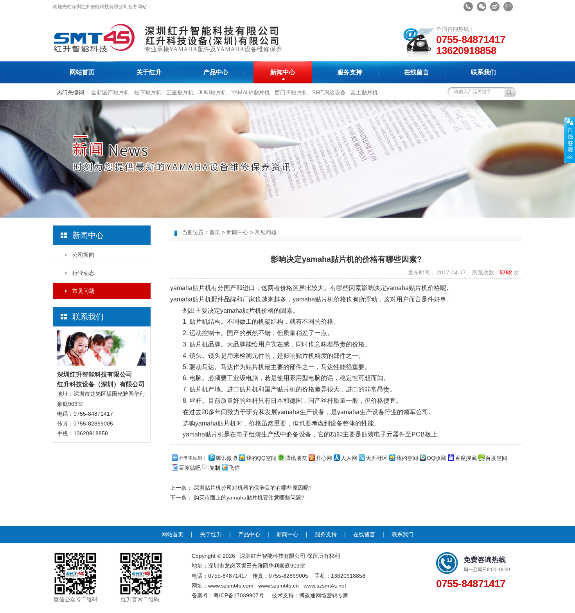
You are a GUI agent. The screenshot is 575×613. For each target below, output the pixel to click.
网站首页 (82, 72)
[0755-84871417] (468, 6)
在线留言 (416, 72)
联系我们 (483, 72)
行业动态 (83, 273)
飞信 (234, 468)
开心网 (324, 458)
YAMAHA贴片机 (250, 92)
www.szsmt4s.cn (278, 585)
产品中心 (215, 72)
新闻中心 (282, 72)
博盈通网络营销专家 (324, 595)
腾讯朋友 (296, 458)
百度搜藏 (466, 458)
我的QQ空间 (261, 458)
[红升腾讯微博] (508, 6)
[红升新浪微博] (495, 6)
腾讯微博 (226, 458)
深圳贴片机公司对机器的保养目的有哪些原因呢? (253, 488)
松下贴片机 (148, 92)
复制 (214, 468)
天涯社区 (377, 458)
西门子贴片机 (291, 92)
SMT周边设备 (329, 92)
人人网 (349, 458)
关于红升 (149, 72)
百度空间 (496, 458)
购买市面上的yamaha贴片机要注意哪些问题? (249, 497)
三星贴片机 (180, 92)
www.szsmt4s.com (230, 585)
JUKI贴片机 (212, 92)
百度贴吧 (190, 468)
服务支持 (349, 72)
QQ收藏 (436, 458)
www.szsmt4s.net (325, 585)
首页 (214, 232)
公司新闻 (83, 255)
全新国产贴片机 (110, 92)
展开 (569, 140)
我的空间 (407, 458)
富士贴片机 (364, 92)
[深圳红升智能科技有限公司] (98, 59)
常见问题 (83, 291)
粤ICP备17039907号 (239, 595)
